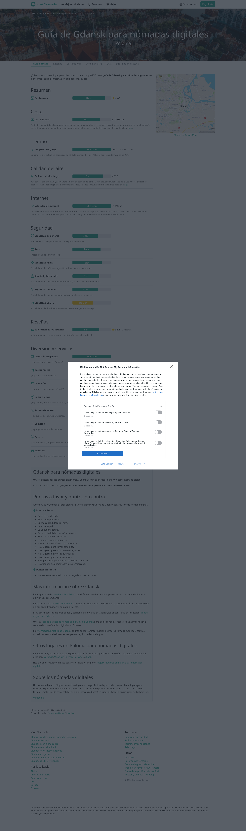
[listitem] (123, 406)
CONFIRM (102, 454)
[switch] (158, 412)
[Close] (172, 367)
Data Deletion (107, 464)
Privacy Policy (139, 464)
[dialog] (123, 415)
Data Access (123, 464)
